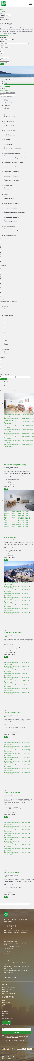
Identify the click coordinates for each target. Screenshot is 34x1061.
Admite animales (8, 315)
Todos (6, 100)
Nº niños (2, 55)
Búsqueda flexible (5, 19)
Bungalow (7, 105)
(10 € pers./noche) (9, 477)
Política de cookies (7, 989)
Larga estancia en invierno (11, 203)
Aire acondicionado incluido (12, 153)
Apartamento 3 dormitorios (11, 176)
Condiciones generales (8, 987)
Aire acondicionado (9, 311)
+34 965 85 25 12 (11, 925)
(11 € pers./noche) (9, 548)
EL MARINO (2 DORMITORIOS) (13, 632)
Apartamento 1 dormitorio (11, 167)
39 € (9, 486)
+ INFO (6, 489)
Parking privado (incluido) (11, 221)
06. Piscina (7, 139)
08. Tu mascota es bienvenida (12, 148)
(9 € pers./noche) (9, 804)
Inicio (3, 1000)
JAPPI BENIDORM (9, 199)
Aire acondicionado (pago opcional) (14, 158)
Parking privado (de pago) (11, 217)
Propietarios (5, 1011)
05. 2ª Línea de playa (10, 135)
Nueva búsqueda (5, 90)
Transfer (4, 1009)
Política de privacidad (8, 993)
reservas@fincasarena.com (13, 929)
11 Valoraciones (8, 637)
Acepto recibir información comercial (14, 1040)
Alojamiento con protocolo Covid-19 (14, 162)
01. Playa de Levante (10, 116)
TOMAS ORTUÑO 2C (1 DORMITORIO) (15, 465)
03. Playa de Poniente (10, 126)
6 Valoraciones (8, 877)
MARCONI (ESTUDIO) (10, 537)
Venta (3, 1004)
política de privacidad (22, 1036)
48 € (9, 654)
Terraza (6, 353)
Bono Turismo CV (8, 189)
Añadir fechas (4, 35)
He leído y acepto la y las (17, 1037)
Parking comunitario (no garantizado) (14, 212)
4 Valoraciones (8, 797)
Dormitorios (3, 60)
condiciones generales (12, 1037)
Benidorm (5, 1013)
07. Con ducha (8, 144)
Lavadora (6, 349)
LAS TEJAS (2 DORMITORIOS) (12, 712)
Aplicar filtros (3, 379)
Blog (3, 1015)
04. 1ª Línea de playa (10, 130)
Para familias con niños (10, 208)
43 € (9, 557)
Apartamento (8, 102)
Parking (6, 344)
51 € (9, 814)
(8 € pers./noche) (9, 644)
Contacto (5, 1008)
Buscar (2, 9)
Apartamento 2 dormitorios (11, 171)
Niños (1, 49)
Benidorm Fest (8, 185)
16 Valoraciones (8, 717)
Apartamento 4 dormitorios (11, 180)
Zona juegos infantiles (10, 235)
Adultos (2, 45)
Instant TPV (7, 1022)
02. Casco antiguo (9, 121)
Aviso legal (5, 991)
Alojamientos (6, 1002)
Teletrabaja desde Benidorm (12, 231)
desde (5, 486)
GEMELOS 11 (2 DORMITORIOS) (13, 792)
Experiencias (5, 1006)
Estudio (7, 108)
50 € (9, 734)
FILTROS (2, 11)
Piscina (6, 306)
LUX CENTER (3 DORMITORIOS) (13, 872)
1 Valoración (7, 469)
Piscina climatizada (9, 226)
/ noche (13, 486)
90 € (9, 894)
